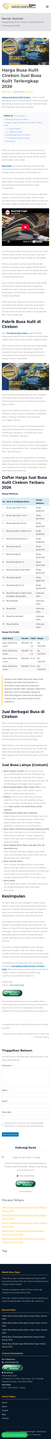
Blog (4, 1414)
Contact (5, 1418)
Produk (5, 1410)
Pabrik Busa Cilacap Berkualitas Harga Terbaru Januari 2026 (24, 1209)
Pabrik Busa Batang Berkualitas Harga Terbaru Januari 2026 (24, 1225)
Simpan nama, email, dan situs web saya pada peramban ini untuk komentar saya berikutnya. (24, 1124)
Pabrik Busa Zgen (27, 1432)
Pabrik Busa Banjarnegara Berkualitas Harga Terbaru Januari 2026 (23, 1240)
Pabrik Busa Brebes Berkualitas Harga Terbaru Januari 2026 (24, 1217)
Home (4, 1403)
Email (5, 1101)
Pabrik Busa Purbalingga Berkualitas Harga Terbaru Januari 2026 (23, 1233)
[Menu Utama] (47, 6)
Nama (5, 1090)
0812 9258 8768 (17, 985)
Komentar (7, 1065)
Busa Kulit (29, 92)
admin (9, 92)
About (4, 1406)
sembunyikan (20, 116)
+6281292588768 (11, 1362)
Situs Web (6, 1112)
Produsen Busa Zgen (17, 333)
